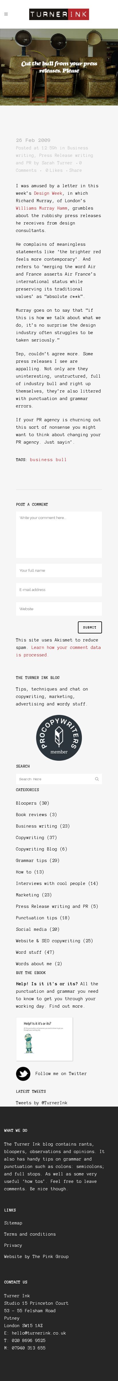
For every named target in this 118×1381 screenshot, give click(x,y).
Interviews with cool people (51, 883)
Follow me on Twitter (61, 1073)
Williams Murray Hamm (42, 208)
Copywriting (30, 837)
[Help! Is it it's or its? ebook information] (44, 1060)
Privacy (13, 1245)
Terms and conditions (30, 1234)
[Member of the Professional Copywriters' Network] (59, 759)
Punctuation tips (36, 918)
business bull (48, 459)
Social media (31, 929)
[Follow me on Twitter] (23, 1073)
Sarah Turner (57, 163)
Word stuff (29, 952)
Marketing (27, 895)
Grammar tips (31, 860)
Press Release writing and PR (52, 906)
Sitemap (13, 1223)
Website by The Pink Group (36, 1256)
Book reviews (31, 814)
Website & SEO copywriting (48, 941)
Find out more (66, 1006)
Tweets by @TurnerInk (42, 1103)
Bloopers (26, 803)
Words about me (34, 963)
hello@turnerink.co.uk (39, 1333)
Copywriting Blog (36, 849)
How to (24, 872)
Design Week (48, 193)
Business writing (36, 826)
